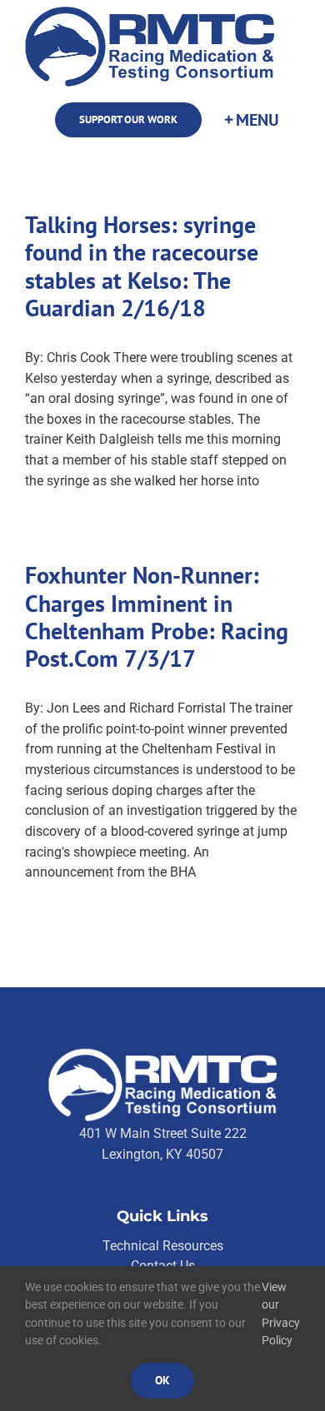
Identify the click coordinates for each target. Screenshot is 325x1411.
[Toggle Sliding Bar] (250, 120)
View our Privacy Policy (281, 1314)
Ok (162, 1380)
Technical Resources (162, 1246)
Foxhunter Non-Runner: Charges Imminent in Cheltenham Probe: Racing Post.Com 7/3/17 (156, 616)
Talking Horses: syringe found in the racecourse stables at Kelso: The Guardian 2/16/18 (141, 266)
